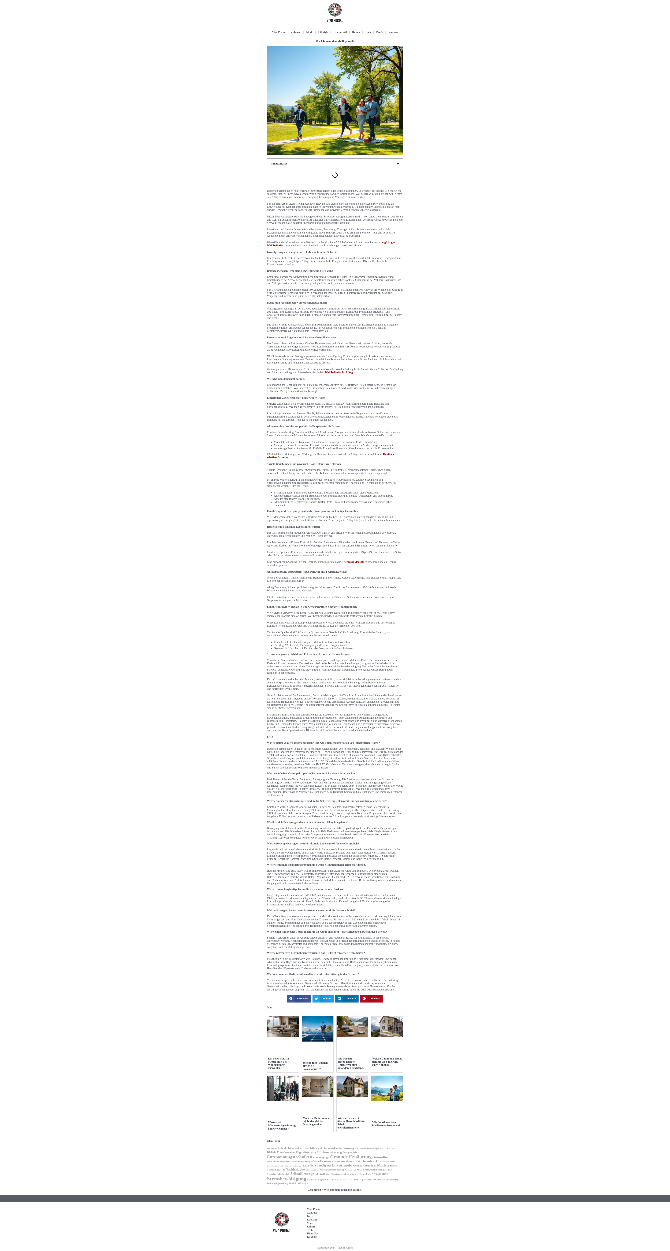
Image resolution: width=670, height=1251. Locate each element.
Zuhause (296, 32)
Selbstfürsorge (302, 1173)
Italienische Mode (387, 1161)
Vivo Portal (278, 32)
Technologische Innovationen (366, 1179)
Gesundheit (340, 32)
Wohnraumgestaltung (277, 1183)
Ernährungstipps (321, 1157)
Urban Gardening (390, 1180)
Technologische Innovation (340, 1180)
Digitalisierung (306, 1152)
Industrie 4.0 (371, 1161)
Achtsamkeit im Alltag (301, 1148)
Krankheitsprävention (276, 1166)
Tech (368, 32)
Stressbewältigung (286, 1178)
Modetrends (387, 1165)
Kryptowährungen (294, 1166)
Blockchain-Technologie (367, 1148)
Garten (311, 1216)
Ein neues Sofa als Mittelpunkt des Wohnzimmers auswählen (278, 1063)
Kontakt (393, 32)
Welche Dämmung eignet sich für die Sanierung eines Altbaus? (387, 1061)
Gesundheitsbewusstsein (278, 1161)
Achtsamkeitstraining (337, 1148)
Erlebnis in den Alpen (354, 561)
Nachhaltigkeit (296, 1169)
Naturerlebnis (313, 1170)
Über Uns (312, 1233)
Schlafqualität (283, 1174)
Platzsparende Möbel (353, 1170)
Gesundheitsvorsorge (301, 1161)
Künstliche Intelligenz (317, 1165)
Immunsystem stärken (348, 1161)
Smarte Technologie (361, 1174)
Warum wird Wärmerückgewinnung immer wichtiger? (282, 1125)
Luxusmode (342, 1165)
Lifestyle (323, 32)
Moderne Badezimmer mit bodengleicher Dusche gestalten (316, 1121)
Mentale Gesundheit (364, 1165)
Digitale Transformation (281, 1152)
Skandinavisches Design (341, 1174)
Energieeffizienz (351, 1152)
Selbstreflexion (322, 1174)
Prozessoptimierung (373, 1169)
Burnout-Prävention (388, 1149)
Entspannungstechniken (289, 1156)
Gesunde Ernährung (351, 1156)
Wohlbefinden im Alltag (339, 372)
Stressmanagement (318, 1179)
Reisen (356, 32)
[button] (398, 163)
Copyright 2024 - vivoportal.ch (335, 1247)
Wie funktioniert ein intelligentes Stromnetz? (386, 1124)
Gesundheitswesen (322, 1161)
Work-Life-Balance (298, 1183)
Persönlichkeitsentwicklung (331, 1170)
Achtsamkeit (275, 1148)
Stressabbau (380, 1174)
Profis (379, 32)
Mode (309, 32)
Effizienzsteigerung (329, 1152)
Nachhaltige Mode (276, 1169)
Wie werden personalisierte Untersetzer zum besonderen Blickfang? (350, 1063)
